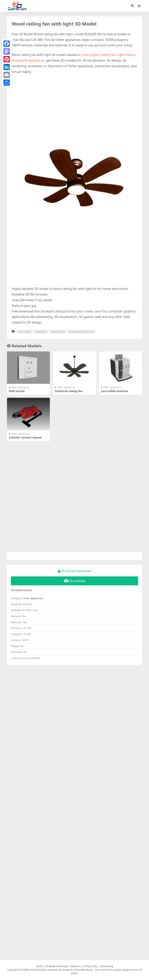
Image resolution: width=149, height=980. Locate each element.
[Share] (6, 82)
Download (77, 581)
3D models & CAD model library (75, 969)
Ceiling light (90, 55)
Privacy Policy (90, 966)
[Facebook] (6, 44)
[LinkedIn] (6, 67)
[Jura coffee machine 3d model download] (120, 367)
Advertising (106, 966)
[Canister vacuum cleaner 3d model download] (28, 414)
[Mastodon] (6, 51)
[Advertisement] (74, 105)
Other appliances (20, 387)
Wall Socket (17, 391)
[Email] (6, 75)
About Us (75, 966)
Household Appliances (28, 60)
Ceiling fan (108, 55)
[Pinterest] (6, 59)
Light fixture (126, 55)
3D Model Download (56, 966)
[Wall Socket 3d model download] (28, 367)
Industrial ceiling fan (68, 391)
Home (39, 966)
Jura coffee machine (114, 391)
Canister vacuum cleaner (25, 437)
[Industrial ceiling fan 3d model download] (74, 367)
